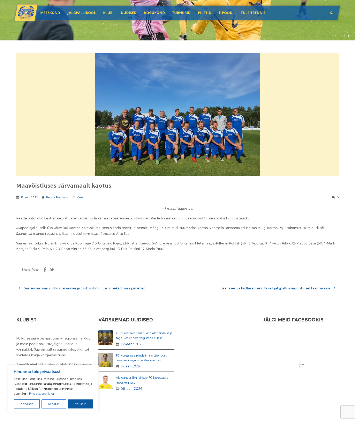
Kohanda (26, 404)
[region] (53, 389)
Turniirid (181, 12)
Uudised (129, 12)
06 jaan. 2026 (131, 388)
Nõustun (80, 404)
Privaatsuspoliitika (41, 393)
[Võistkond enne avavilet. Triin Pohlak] (177, 114)
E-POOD (226, 12)
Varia (80, 197)
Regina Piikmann (57, 197)
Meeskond (50, 12)
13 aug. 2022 (29, 197)
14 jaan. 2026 (131, 366)
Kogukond (154, 12)
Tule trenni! (253, 12)
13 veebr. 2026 (132, 344)
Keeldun (54, 404)
